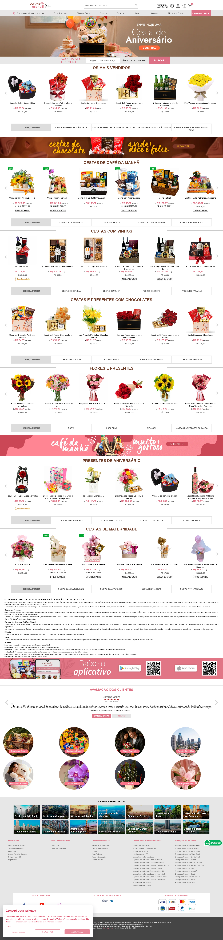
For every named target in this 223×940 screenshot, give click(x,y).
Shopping (154, 13)
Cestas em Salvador (82, 816)
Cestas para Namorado (191, 589)
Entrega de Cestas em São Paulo (186, 848)
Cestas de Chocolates (151, 520)
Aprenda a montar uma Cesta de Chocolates (149, 880)
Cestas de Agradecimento (151, 222)
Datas (137, 13)
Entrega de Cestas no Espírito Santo (188, 857)
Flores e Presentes (111, 368)
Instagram (59, 904)
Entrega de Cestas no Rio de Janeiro (188, 851)
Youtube (42, 904)
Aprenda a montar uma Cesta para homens (148, 863)
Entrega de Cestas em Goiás (185, 882)
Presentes (121, 13)
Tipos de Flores (83, 13)
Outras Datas (54, 846)
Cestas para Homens (192, 360)
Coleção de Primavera (58, 848)
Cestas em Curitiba (109, 831)
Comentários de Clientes (142, 882)
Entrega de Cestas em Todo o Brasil (187, 846)
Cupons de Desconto (140, 851)
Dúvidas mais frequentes (100, 846)
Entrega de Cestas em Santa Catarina (188, 863)
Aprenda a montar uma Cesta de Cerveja (147, 868)
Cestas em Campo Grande (138, 830)
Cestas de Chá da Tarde (71, 222)
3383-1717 (162, 6)
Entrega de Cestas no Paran (185, 860)
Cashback (172, 6)
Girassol (151, 428)
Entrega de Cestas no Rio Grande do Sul (189, 865)
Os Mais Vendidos (111, 68)
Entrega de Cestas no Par (184, 868)
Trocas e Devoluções (99, 857)
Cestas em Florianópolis (78, 830)
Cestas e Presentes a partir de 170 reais (191, 129)
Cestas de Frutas (111, 222)
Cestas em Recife (137, 816)
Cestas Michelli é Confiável (17, 854)
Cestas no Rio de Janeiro (108, 814)
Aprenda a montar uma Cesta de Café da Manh (150, 877)
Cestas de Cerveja (71, 291)
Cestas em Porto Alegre (165, 814)
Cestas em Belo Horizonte (192, 830)
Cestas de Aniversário (111, 589)
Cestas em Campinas (54, 816)
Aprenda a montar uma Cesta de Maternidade (149, 874)
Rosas (71, 428)
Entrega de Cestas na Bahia (185, 880)
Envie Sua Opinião (101, 716)
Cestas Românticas (71, 360)
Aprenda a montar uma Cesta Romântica (147, 860)
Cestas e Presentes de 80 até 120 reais (111, 128)
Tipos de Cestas (60, 13)
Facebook (24, 904)
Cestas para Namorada (191, 222)
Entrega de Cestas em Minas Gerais (187, 854)
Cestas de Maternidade (111, 529)
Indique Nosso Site (15, 857)
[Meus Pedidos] (184, 6)
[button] (110, 55)
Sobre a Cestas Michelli (16, 846)
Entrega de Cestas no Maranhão (186, 871)
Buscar (159, 60)
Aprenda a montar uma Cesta (143, 857)
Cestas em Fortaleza (54, 831)
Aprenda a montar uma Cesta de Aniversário (149, 871)
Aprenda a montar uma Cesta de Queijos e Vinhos (151, 865)
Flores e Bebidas (151, 291)
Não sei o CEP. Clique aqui (134, 60)
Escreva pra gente (108, 928)
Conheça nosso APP (140, 854)
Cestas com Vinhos (111, 231)
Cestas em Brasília (166, 831)
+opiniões (121, 716)
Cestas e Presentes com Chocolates (111, 300)
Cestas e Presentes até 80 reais (71, 128)
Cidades (103, 13)
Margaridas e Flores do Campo (192, 428)
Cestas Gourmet (111, 291)
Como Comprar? (97, 860)
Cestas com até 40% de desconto (145, 848)
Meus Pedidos (97, 854)
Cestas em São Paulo (26, 816)
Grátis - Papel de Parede (142, 885)
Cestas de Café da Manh (111, 162)
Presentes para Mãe (192, 291)
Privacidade (12, 851)
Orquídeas (111, 428)
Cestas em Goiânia (25, 831)
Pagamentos (12, 860)
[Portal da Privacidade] (107, 902)
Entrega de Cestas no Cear (185, 874)
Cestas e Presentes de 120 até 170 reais (151, 128)
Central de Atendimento (100, 848)
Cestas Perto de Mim (111, 801)
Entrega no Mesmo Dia (141, 846)
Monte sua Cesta (175, 13)
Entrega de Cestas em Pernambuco (187, 877)
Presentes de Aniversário (111, 460)
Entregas (95, 851)
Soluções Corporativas (16, 848)
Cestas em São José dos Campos (195, 814)
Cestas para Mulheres (151, 360)
